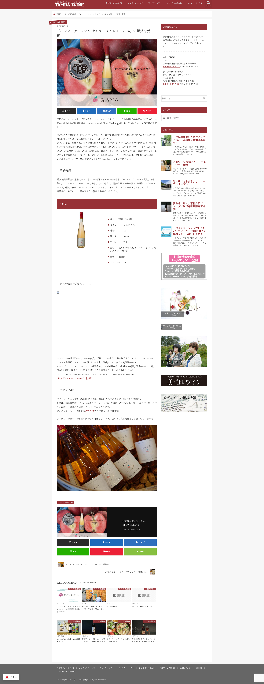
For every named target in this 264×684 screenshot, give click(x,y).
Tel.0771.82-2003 (171, 83)
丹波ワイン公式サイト (114, 3)
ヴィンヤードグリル (194, 3)
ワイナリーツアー (154, 3)
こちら (88, 411)
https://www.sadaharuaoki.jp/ (73, 378)
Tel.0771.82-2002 (171, 66)
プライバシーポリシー (66, 671)
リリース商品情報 (66, 502)
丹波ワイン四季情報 (168, 668)
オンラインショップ (135, 3)
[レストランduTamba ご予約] (184, 319)
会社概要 (199, 668)
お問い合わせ (185, 668)
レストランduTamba (174, 3)
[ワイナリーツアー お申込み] (184, 367)
